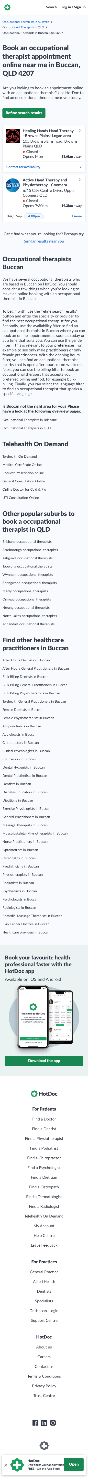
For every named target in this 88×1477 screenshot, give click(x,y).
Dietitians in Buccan (17, 800)
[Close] (5, 1464)
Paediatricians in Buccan (20, 866)
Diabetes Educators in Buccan (25, 792)
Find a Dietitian (44, 1177)
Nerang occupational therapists (26, 607)
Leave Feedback (44, 1245)
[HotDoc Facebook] (35, 1423)
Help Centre (44, 1236)
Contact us (44, 1367)
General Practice (44, 1272)
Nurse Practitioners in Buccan (25, 842)
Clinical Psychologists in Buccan (26, 751)
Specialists (44, 1301)
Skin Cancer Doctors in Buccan (25, 924)
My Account (44, 1226)
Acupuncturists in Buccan (21, 726)
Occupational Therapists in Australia (25, 21)
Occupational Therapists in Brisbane (29, 420)
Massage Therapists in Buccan (25, 825)
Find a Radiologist (44, 1207)
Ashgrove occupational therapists (27, 558)
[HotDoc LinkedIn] (44, 1423)
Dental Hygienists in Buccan (23, 767)
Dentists (44, 1291)
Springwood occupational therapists (29, 583)
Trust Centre (44, 1396)
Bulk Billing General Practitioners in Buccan (34, 685)
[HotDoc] (7, 7)
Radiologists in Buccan (19, 907)
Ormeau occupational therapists (26, 599)
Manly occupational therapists (25, 591)
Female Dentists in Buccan (22, 710)
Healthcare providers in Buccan (26, 932)
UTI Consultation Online (20, 498)
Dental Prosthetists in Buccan (24, 776)
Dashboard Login (44, 1311)
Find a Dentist (44, 1129)
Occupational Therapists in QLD (23, 27)
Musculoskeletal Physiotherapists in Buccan (35, 833)
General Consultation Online (23, 481)
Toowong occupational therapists (27, 566)
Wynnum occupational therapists (27, 574)
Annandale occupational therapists (28, 624)
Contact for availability (23, 167)
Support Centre (44, 1321)
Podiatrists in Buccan (18, 883)
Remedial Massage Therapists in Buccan (32, 916)
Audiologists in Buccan (19, 734)
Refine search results (24, 113)
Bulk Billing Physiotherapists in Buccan (31, 693)
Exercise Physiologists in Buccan (26, 809)
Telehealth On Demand (19, 456)
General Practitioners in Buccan (26, 817)
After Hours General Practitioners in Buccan (35, 668)
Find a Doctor (44, 1119)
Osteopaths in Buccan (19, 858)
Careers (44, 1357)
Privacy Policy (44, 1386)
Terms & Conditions (44, 1376)
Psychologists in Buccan (20, 899)
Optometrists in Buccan (20, 850)
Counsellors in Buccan (19, 759)
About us (44, 1347)
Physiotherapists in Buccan (22, 874)
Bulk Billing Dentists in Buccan (25, 677)
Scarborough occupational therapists (30, 550)
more (76, 216)
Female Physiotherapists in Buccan (28, 718)
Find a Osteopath (44, 1187)
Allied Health (44, 1282)
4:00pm (34, 216)
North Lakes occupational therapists (29, 616)
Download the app (44, 1061)
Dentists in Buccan (16, 784)
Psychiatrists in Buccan (19, 891)
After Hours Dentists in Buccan (26, 660)
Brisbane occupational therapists (27, 542)
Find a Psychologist (44, 1168)
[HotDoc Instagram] (52, 1423)
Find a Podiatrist (44, 1148)
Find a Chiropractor (44, 1158)
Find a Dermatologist (44, 1197)
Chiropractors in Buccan (20, 743)
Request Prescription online (23, 473)
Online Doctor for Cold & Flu (24, 489)
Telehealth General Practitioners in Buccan (34, 701)
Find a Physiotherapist (44, 1139)
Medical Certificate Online (22, 465)
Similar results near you (44, 241)
